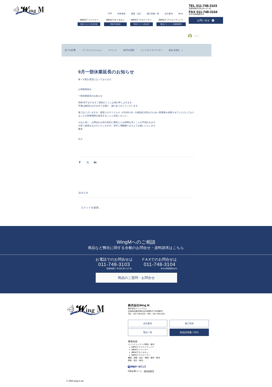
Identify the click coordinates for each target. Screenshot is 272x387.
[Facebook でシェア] (79, 162)
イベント (112, 50)
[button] (121, 12)
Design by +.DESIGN (199, 378)
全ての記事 (70, 50)
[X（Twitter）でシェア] (87, 162)
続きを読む (174, 50)
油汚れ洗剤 (128, 50)
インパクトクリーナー (152, 50)
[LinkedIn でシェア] (95, 162)
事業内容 (132, 341)
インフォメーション (92, 50)
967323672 (149, 371)
